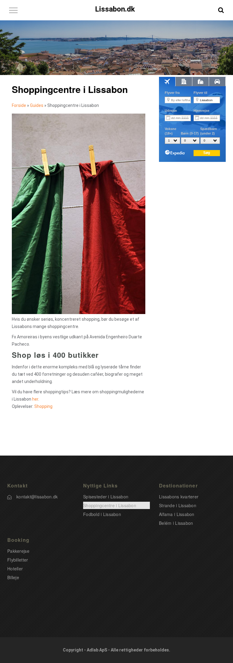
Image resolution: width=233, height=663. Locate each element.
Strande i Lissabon (177, 505)
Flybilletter (17, 560)
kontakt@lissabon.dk (37, 497)
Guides (36, 105)
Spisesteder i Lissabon (105, 497)
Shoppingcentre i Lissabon (109, 505)
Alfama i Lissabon (176, 514)
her (35, 399)
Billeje (13, 577)
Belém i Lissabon (176, 523)
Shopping (43, 406)
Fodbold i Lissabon (102, 514)
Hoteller (15, 569)
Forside (19, 105)
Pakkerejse (18, 551)
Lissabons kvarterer (178, 497)
